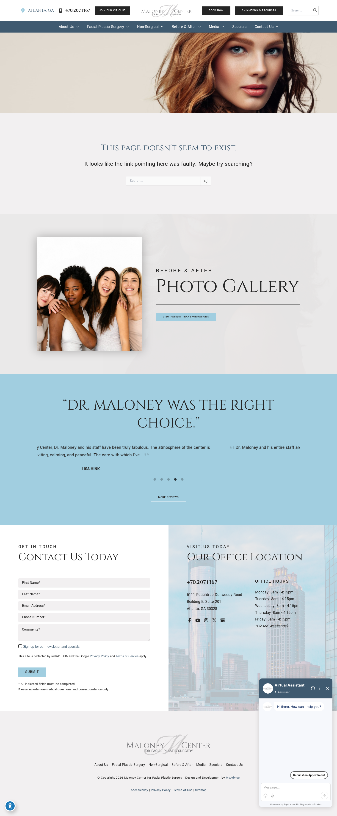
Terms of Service (127, 656)
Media (201, 764)
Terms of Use (182, 790)
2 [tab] (161, 479)
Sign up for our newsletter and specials (51, 646)
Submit (32, 672)
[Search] (315, 10)
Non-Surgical (158, 764)
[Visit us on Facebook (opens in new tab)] (189, 620)
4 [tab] (175, 479)
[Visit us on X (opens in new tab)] (214, 620)
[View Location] (24, 10)
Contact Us (234, 764)
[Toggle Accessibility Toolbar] (10, 805)
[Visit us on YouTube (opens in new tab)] (198, 620)
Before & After (182, 764)
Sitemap (201, 790)
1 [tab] (154, 479)
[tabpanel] (168, 454)
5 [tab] (182, 479)
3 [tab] (168, 479)
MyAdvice (233, 777)
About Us (101, 764)
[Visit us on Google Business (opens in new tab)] (222, 620)
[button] (112, 10)
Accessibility (139, 790)
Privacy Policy (99, 656)
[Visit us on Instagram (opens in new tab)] (206, 620)
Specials (215, 764)
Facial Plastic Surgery (128, 764)
